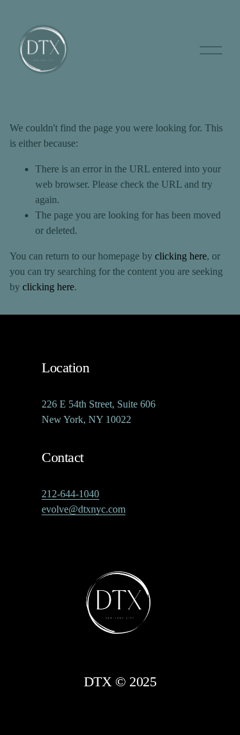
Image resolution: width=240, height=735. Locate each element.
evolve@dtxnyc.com (83, 509)
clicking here (181, 256)
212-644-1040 (70, 493)
